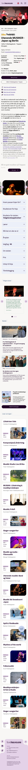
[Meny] (25, 3)
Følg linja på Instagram (10, 90)
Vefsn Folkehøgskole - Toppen (11, 28)
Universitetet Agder (15, 148)
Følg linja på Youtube (9, 92)
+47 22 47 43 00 (11, 747)
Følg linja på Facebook (10, 87)
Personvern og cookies (11, 758)
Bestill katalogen (14, 407)
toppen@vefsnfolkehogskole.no (13, 52)
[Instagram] (2, 746)
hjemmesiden (11, 158)
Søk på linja (14, 77)
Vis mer (14, 170)
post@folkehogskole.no (13, 750)
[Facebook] (2, 741)
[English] (18, 3)
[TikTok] (2, 750)
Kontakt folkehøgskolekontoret (13, 757)
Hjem (2, 28)
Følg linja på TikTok (9, 94)
